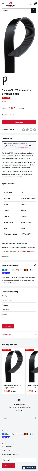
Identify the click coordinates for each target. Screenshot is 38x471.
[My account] (30, 4)
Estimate (8, 326)
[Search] (33, 10)
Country (4, 296)
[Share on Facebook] (23, 129)
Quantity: (5, 115)
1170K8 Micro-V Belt (29, 247)
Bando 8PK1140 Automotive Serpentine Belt (12, 386)
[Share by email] (34, 129)
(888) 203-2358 (23, 148)
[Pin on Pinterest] (27, 129)
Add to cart (19, 122)
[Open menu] (3, 4)
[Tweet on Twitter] (31, 129)
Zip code (4, 314)
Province (5, 305)
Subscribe (8, 466)
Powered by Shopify (7, 446)
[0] (34, 4)
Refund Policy (6, 335)
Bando (4, 102)
